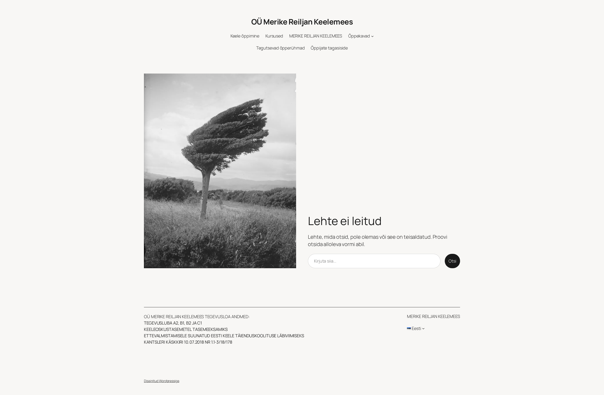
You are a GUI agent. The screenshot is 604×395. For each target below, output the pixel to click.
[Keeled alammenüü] (423, 328)
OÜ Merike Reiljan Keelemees (302, 21)
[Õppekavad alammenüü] (372, 36)
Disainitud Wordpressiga (161, 381)
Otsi (452, 261)
